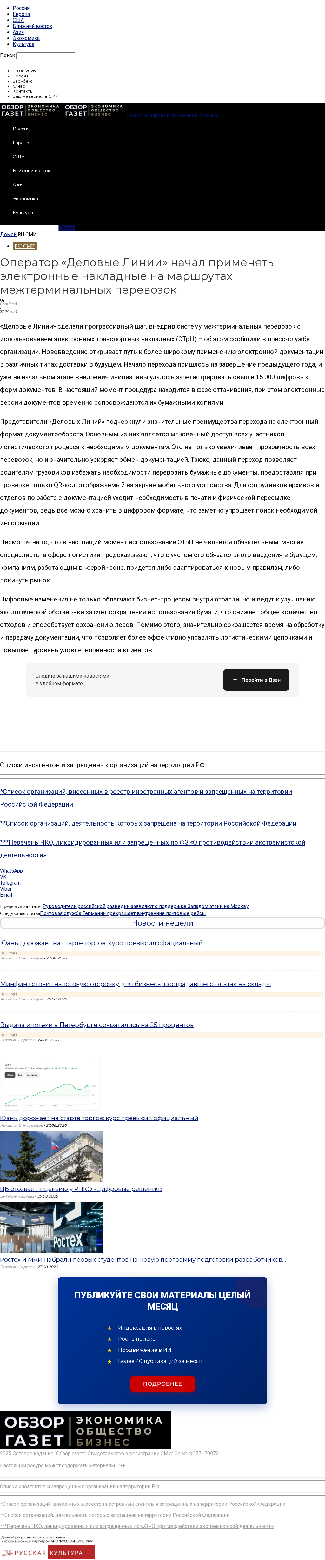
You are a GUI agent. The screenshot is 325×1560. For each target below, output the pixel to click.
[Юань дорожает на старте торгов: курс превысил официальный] (51, 1109)
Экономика (26, 38)
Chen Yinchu (10, 304)
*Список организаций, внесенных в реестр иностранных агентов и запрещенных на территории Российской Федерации (142, 1504)
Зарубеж (22, 80)
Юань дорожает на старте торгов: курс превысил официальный (101, 943)
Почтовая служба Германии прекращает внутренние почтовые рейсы (123, 913)
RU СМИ (25, 246)
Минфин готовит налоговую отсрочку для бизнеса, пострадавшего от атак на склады (135, 984)
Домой (8, 234)
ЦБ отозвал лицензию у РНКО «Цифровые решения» (81, 1188)
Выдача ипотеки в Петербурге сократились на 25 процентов (97, 1025)
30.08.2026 (24, 70)
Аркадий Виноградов (21, 958)
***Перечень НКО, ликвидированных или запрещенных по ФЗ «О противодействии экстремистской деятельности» (137, 1526)
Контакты (23, 91)
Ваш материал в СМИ (36, 96)
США (18, 20)
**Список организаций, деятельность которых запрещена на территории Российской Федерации (148, 823)
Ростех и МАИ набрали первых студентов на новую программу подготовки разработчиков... (143, 1259)
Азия (18, 32)
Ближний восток (32, 26)
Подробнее (162, 1384)
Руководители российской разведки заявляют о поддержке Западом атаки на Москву (146, 906)
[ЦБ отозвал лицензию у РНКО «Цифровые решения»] (51, 1180)
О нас (19, 86)
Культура (23, 44)
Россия (21, 8)
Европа (21, 14)
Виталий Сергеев (17, 1040)
